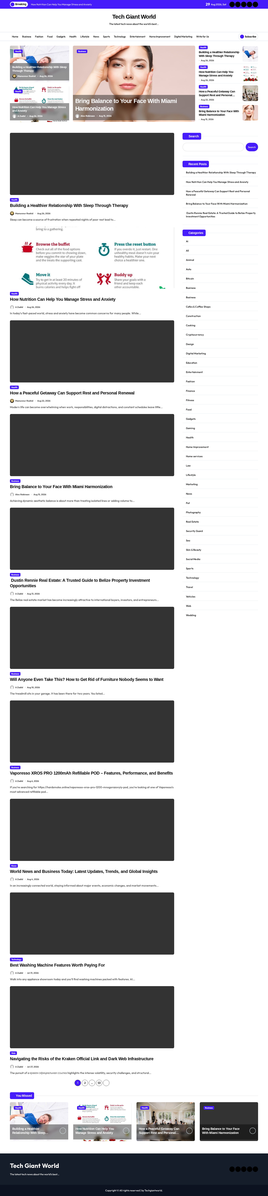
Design (190, 344)
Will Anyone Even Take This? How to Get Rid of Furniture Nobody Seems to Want (86, 679)
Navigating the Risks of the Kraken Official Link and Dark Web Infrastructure (81, 1059)
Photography (193, 512)
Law (188, 465)
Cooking (190, 325)
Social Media (193, 559)
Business (26, 36)
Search (194, 136)
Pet (188, 503)
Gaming (190, 428)
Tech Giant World (134, 17)
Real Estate (192, 521)
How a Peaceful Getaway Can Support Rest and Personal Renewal (217, 95)
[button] (192, 83)
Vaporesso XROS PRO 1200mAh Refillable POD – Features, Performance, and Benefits (91, 773)
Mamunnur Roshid (27, 76)
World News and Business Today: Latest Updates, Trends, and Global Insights (84, 871)
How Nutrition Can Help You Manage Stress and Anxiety (62, 299)
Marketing (192, 484)
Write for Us (202, 36)
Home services (194, 456)
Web (13, 1053)
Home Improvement (159, 36)
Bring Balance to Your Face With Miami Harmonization (62, 486)
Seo (188, 540)
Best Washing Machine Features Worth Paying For (57, 965)
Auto (188, 269)
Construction (193, 316)
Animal (190, 259)
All (187, 250)
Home (15, 36)
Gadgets (60, 36)
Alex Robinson (87, 115)
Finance (190, 390)
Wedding (191, 615)
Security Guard (194, 531)
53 (99, 1083)
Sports (106, 36)
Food (49, 36)
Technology (120, 36)
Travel (189, 587)
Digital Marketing (183, 36)
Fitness (190, 400)
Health (72, 36)
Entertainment (137, 36)
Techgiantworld (153, 1190)
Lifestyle (84, 36)
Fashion (39, 36)
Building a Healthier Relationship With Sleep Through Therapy (69, 205)
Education (191, 362)
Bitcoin (190, 278)
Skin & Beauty (193, 549)
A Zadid (21, 116)
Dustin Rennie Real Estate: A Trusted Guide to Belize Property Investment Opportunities (221, 214)
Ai (187, 241)
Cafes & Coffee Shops (198, 306)
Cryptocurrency (195, 334)
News (96, 36)
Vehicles (190, 596)
